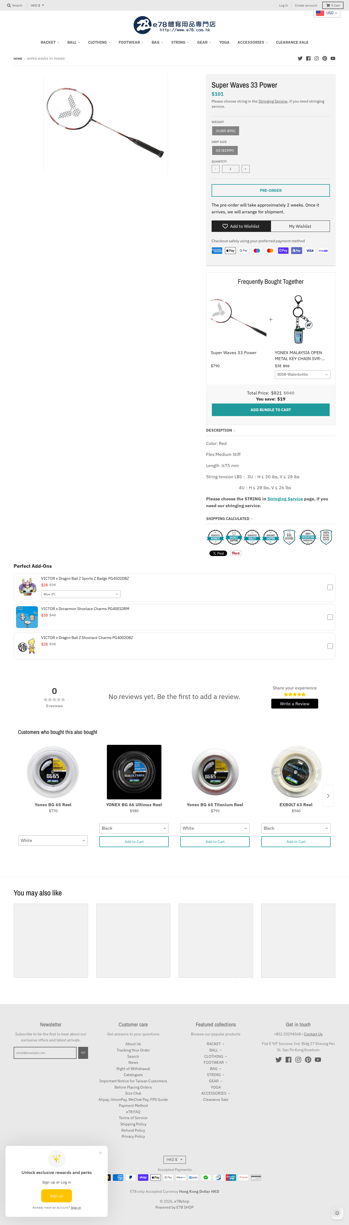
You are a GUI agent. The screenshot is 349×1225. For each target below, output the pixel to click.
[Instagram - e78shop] (316, 58)
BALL (213, 1050)
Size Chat (133, 1093)
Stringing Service (272, 101)
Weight (218, 122)
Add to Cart (134, 841)
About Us (133, 1043)
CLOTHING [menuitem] (97, 42)
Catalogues (133, 1074)
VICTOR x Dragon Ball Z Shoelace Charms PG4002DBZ (87, 637)
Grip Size (219, 142)
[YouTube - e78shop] (332, 58)
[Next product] (328, 796)
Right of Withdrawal (133, 1068)
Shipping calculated (227, 518)
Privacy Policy (133, 1136)
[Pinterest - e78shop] (324, 58)
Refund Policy (133, 1130)
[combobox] (303, 374)
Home (18, 59)
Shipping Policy (133, 1124)
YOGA (216, 1087)
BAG (214, 1068)
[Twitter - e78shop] (300, 58)
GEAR (214, 1080)
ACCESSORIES (213, 1093)
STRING (214, 1074)
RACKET (214, 1043)
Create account (306, 5)
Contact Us (313, 1034)
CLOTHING (213, 1056)
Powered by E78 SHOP (174, 1207)
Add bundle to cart (271, 409)
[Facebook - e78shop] (308, 58)
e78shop (181, 1201)
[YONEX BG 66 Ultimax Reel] (134, 772)
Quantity (219, 161)
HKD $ (35, 5)
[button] (174, 587)
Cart (335, 5)
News (133, 1062)
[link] (239, 319)
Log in (283, 5)
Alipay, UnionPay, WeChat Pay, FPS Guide (133, 1099)
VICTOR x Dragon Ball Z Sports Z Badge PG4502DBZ (85, 578)
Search (133, 1056)
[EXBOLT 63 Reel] (296, 772)
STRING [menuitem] (178, 42)
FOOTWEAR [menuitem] (129, 42)
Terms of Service (133, 1117)
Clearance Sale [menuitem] (292, 42)
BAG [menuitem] (156, 42)
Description (219, 430)
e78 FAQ (133, 1111)
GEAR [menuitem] (202, 42)
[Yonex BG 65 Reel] (53, 772)
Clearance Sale (215, 1099)
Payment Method (133, 1105)
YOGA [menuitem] (224, 42)
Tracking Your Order (133, 1050)
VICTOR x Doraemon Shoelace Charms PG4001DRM (85, 608)
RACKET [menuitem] (48, 42)
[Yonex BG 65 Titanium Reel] (215, 772)
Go (83, 1052)
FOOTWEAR (214, 1062)
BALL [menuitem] (71, 42)
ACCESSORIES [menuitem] (250, 42)
